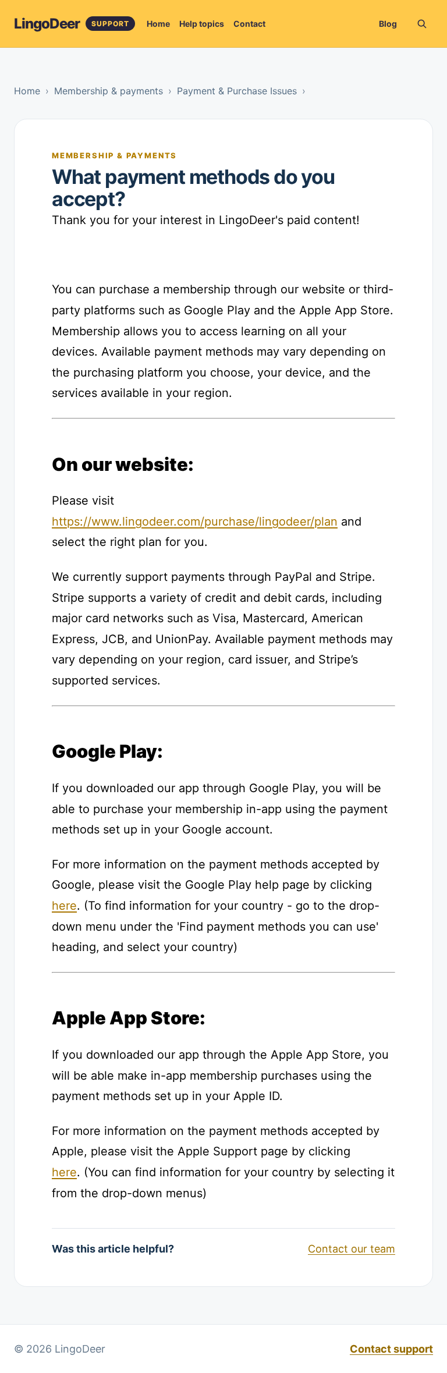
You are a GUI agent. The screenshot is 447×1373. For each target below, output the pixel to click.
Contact (249, 24)
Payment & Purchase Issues (237, 91)
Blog (388, 24)
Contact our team (351, 1249)
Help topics (201, 24)
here (64, 906)
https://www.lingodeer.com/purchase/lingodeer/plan (195, 521)
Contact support (391, 1349)
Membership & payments (108, 91)
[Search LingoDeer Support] (421, 24)
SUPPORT (110, 23)
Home (158, 24)
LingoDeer (47, 23)
